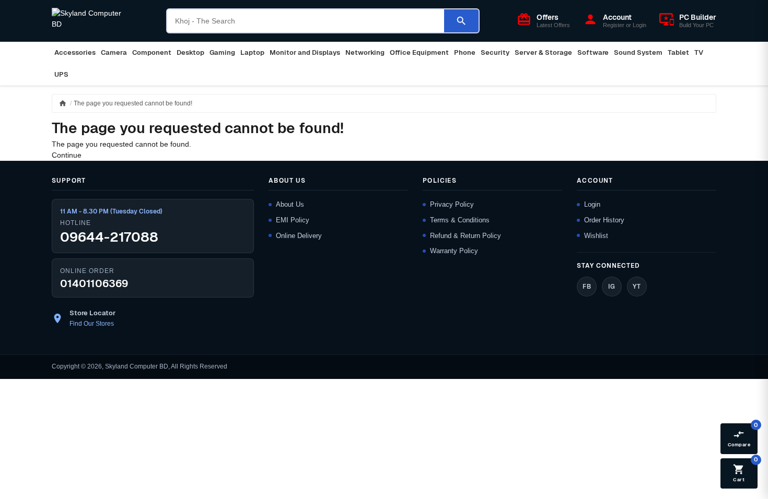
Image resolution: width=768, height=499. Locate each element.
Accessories (75, 52)
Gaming (222, 52)
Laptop (252, 52)
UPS (61, 74)
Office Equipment (419, 52)
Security (495, 52)
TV (698, 52)
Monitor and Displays (305, 52)
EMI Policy (292, 220)
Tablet (678, 52)
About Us (290, 204)
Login (592, 204)
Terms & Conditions (460, 220)
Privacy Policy (452, 204)
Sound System (638, 52)
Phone (464, 52)
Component (151, 52)
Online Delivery (299, 236)
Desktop (190, 52)
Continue (67, 155)
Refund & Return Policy (465, 236)
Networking (365, 52)
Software (593, 52)
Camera (114, 52)
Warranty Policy (454, 251)
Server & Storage (543, 52)
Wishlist (596, 236)
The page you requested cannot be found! (133, 103)
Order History (604, 220)
